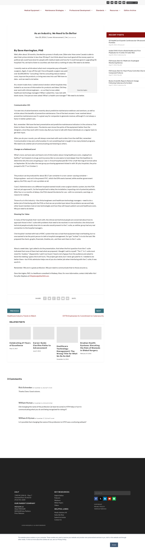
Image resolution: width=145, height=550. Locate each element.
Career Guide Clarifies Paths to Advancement (42, 345)
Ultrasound (121, 45)
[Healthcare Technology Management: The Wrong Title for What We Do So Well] (67, 335)
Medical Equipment (31, 10)
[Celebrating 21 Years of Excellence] (20, 333)
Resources (114, 10)
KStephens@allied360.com (39, 276)
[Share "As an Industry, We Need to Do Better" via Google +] (54, 298)
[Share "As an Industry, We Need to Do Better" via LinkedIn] (58, 298)
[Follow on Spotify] (114, 498)
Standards (100, 10)
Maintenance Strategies (54, 10)
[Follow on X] (100, 498)
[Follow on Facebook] (96, 498)
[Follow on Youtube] (109, 498)
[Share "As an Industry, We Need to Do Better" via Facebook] (45, 298)
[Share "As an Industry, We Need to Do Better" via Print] (67, 298)
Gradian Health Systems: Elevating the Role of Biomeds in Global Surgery (90, 347)
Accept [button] (114, 545)
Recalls (120, 65)
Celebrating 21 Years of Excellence (20, 344)
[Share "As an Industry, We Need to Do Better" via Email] (63, 298)
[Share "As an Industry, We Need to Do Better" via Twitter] (49, 298)
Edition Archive (130, 10)
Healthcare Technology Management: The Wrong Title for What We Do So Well (67, 351)
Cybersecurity (122, 55)
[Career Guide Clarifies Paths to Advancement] (43, 333)
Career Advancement (55, 37)
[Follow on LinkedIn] (105, 498)
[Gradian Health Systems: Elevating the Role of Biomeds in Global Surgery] (91, 333)
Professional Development (79, 10)
